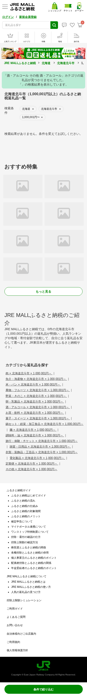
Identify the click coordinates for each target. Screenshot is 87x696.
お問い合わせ (15, 625)
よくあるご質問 (16, 616)
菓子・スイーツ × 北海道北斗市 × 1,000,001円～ (38, 418)
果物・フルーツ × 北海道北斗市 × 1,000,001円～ (38, 390)
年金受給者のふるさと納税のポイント (34, 568)
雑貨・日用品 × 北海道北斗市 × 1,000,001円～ (40, 446)
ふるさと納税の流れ (23, 500)
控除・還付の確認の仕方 (26, 537)
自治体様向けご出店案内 (21, 633)
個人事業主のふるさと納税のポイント (34, 557)
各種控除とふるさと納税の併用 (30, 552)
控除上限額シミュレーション (24, 600)
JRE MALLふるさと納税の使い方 (31, 586)
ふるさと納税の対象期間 (26, 511)
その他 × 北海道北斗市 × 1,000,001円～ (31, 469)
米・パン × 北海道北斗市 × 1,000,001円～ (33, 384)
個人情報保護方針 (17, 650)
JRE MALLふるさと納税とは (28, 581)
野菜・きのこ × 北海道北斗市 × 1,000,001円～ (36, 396)
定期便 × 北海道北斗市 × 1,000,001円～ (32, 463)
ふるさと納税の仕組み (24, 506)
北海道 (46, 63)
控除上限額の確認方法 (24, 542)
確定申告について (22, 521)
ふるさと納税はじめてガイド (28, 495)
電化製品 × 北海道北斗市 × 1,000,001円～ (37, 458)
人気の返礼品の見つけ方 (26, 592)
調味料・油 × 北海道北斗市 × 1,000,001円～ (35, 435)
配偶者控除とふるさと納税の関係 (31, 563)
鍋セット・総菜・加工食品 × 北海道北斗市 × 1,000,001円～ (44, 424)
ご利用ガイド (15, 608)
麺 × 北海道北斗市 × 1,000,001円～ (33, 429)
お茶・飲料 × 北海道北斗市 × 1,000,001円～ (35, 412)
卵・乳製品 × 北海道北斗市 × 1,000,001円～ (35, 401)
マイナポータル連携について (28, 526)
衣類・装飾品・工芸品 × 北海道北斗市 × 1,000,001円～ (42, 452)
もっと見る (43, 291)
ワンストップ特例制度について (30, 531)
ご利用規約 (13, 642)
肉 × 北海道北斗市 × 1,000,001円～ (29, 373)
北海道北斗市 (66, 63)
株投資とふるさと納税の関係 (28, 547)
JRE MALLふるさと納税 (20, 63)
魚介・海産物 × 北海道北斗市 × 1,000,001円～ (36, 379)
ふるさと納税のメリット (26, 516)
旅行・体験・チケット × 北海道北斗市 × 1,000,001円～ (42, 441)
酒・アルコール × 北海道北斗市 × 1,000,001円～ (38, 407)
